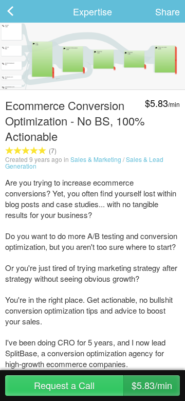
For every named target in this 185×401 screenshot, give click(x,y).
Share (167, 11)
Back (20, 11)
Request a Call (103, 385)
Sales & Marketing (95, 159)
